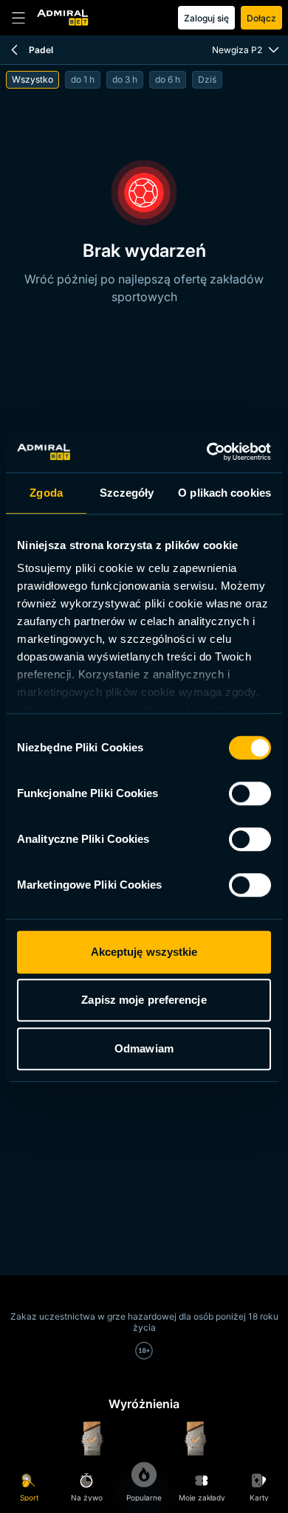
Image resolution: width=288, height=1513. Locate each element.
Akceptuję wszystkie (144, 951)
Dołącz (261, 18)
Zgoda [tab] (46, 492)
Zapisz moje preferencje (143, 999)
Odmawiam (144, 1048)
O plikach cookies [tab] (224, 492)
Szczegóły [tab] (127, 492)
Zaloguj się (206, 18)
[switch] (250, 793)
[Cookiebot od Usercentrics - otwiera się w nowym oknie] (207, 451)
